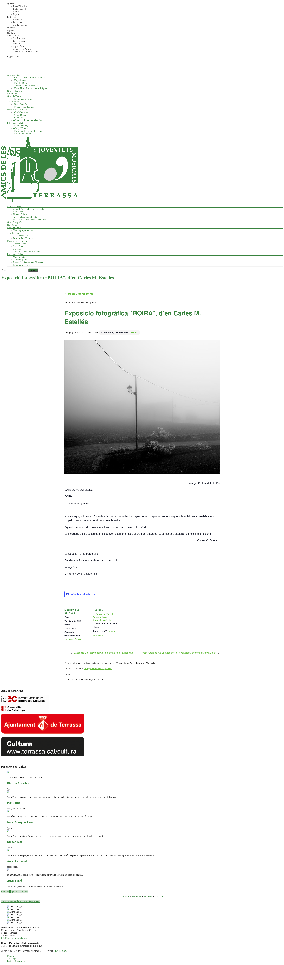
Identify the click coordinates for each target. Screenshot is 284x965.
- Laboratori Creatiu (22, 133)
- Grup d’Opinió (20, 128)
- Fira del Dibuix (21, 83)
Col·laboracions (20, 25)
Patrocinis (17, 22)
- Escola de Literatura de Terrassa (28, 131)
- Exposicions (19, 80)
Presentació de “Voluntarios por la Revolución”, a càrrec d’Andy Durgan (179, 652)
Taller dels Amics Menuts (25, 217)
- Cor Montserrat (21, 112)
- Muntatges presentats (23, 99)
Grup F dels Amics (22, 49)
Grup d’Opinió (20, 259)
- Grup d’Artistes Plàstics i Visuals (29, 77)
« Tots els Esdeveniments (78, 293)
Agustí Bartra (19, 46)
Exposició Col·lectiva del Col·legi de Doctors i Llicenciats (103, 652)
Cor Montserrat (20, 38)
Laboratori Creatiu (21, 265)
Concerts (17, 249)
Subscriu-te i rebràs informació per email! (20, 901)
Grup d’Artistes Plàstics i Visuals (28, 209)
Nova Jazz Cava (20, 235)
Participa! (11, 17)
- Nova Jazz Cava (21, 104)
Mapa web (12, 956)
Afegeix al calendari (81, 594)
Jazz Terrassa (19, 41)
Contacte (11, 33)
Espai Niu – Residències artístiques (29, 219)
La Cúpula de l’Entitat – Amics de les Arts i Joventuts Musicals (104, 617)
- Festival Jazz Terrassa (23, 107)
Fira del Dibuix (20, 214)
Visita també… (14, 35)
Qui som (11, 3)
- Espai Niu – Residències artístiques (30, 88)
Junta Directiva (20, 6)
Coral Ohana (19, 246)
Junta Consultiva (21, 9)
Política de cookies (16, 961)
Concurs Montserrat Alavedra (27, 251)
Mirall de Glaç (19, 43)
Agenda (10, 30)
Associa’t (17, 19)
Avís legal (11, 958)
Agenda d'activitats (19, 891)
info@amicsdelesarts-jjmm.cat (98, 668)
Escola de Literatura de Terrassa (28, 262)
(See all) (134, 332)
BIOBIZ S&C (60, 951)
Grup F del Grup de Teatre (25, 51)
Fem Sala (5, 891)
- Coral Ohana (19, 115)
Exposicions (18, 211)
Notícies (11, 27)
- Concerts (18, 117)
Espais (16, 14)
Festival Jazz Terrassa (23, 238)
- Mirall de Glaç (20, 125)
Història (16, 11)
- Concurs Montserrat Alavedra (27, 120)
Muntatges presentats (23, 230)
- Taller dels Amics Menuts (25, 85)
